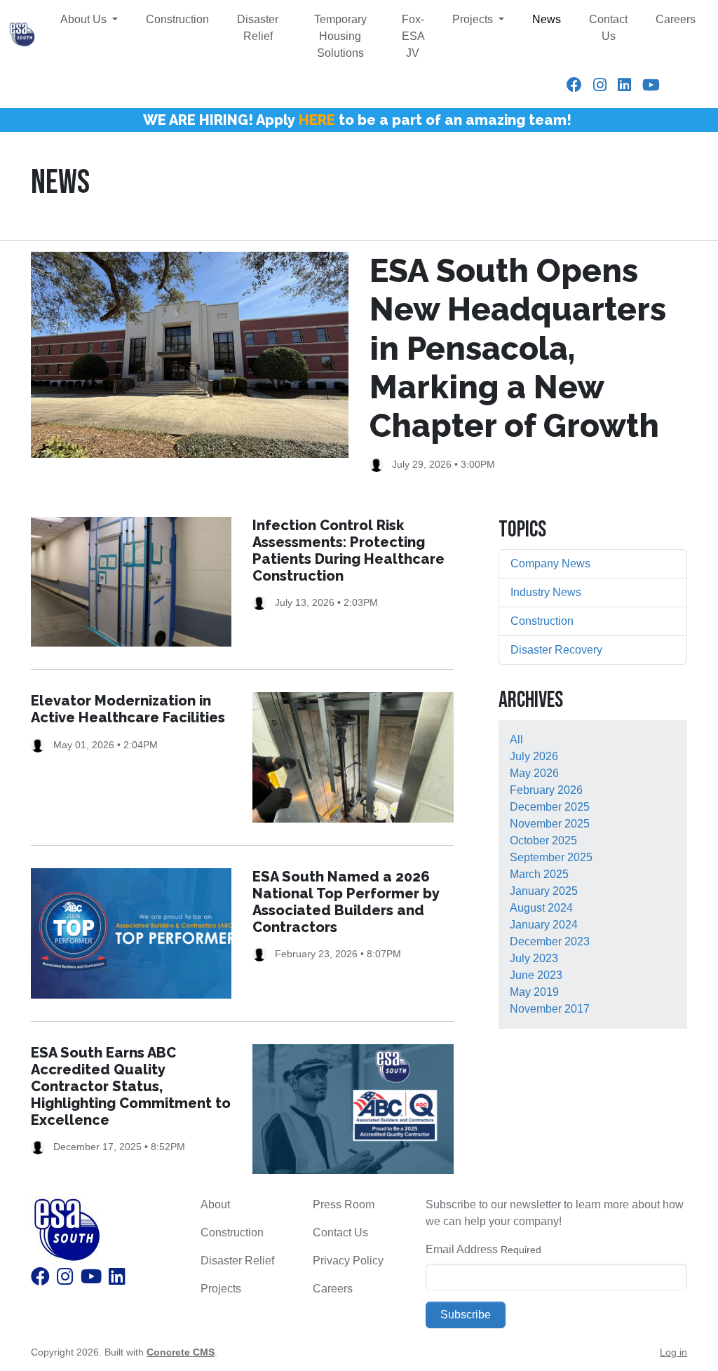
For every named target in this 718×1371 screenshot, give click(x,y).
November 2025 (550, 824)
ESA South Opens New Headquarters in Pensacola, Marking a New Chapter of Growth (518, 348)
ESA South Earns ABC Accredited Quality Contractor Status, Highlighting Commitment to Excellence (131, 1086)
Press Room (343, 1204)
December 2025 (550, 807)
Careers (676, 19)
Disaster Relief (257, 27)
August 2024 (541, 908)
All (516, 739)
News (546, 19)
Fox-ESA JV (413, 36)
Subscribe (465, 1315)
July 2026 (534, 756)
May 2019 (534, 992)
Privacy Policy (348, 1261)
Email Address (462, 1249)
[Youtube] (651, 85)
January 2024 (544, 925)
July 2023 (534, 958)
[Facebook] (574, 85)
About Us (84, 19)
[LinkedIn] (624, 85)
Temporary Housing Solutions (340, 36)
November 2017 (550, 1009)
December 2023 (550, 941)
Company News (550, 563)
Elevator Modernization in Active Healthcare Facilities (128, 709)
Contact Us (608, 27)
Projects (474, 19)
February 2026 (546, 790)
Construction (177, 19)
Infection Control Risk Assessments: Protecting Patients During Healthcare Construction (348, 550)
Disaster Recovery (556, 650)
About (215, 1204)
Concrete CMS (181, 1352)
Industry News (545, 592)
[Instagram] (600, 85)
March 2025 (539, 874)
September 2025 (551, 857)
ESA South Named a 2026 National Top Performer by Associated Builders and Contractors (346, 902)
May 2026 (534, 773)
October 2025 (543, 840)
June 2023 (536, 975)
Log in (673, 1352)
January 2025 (544, 891)
